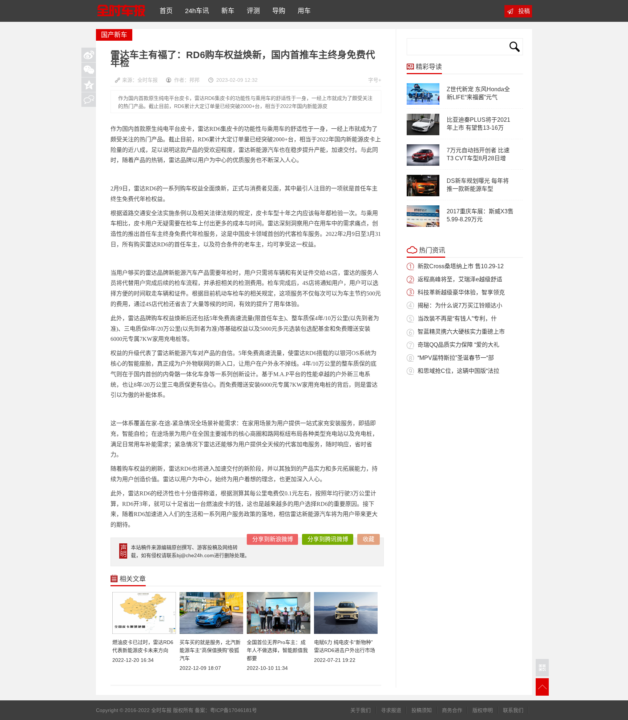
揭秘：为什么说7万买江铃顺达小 (460, 305)
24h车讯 (195, 11)
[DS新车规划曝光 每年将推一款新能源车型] (423, 194)
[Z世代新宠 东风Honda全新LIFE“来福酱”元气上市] (423, 103)
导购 (277, 11)
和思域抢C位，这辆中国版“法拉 (458, 371)
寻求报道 (391, 710)
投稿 (524, 11)
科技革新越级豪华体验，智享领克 (461, 292)
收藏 (368, 539)
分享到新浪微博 (272, 539)
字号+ (374, 80)
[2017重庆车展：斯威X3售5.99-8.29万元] (423, 225)
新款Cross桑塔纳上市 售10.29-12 (461, 266)
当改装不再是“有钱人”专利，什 (457, 318)
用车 (302, 11)
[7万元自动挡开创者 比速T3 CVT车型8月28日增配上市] (423, 164)
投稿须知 (421, 710)
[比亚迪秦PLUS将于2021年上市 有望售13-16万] (423, 133)
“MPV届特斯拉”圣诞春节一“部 (456, 358)
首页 (164, 11)
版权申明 (482, 710)
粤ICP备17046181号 (233, 710)
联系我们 (513, 710)
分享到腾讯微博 (327, 539)
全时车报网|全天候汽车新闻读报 (121, 11)
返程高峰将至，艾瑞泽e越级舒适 (460, 279)
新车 (226, 11)
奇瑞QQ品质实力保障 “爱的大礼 (458, 345)
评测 (251, 11)
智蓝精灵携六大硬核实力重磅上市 (461, 332)
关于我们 (360, 710)
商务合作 (452, 710)
